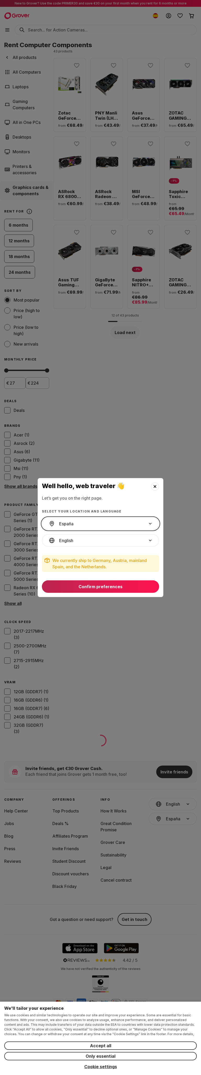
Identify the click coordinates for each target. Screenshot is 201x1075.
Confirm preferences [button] (100, 586)
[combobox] (100, 523)
